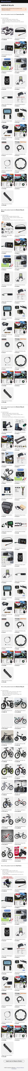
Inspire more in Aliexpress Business (14, 1061)
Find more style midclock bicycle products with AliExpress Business (12, 9)
